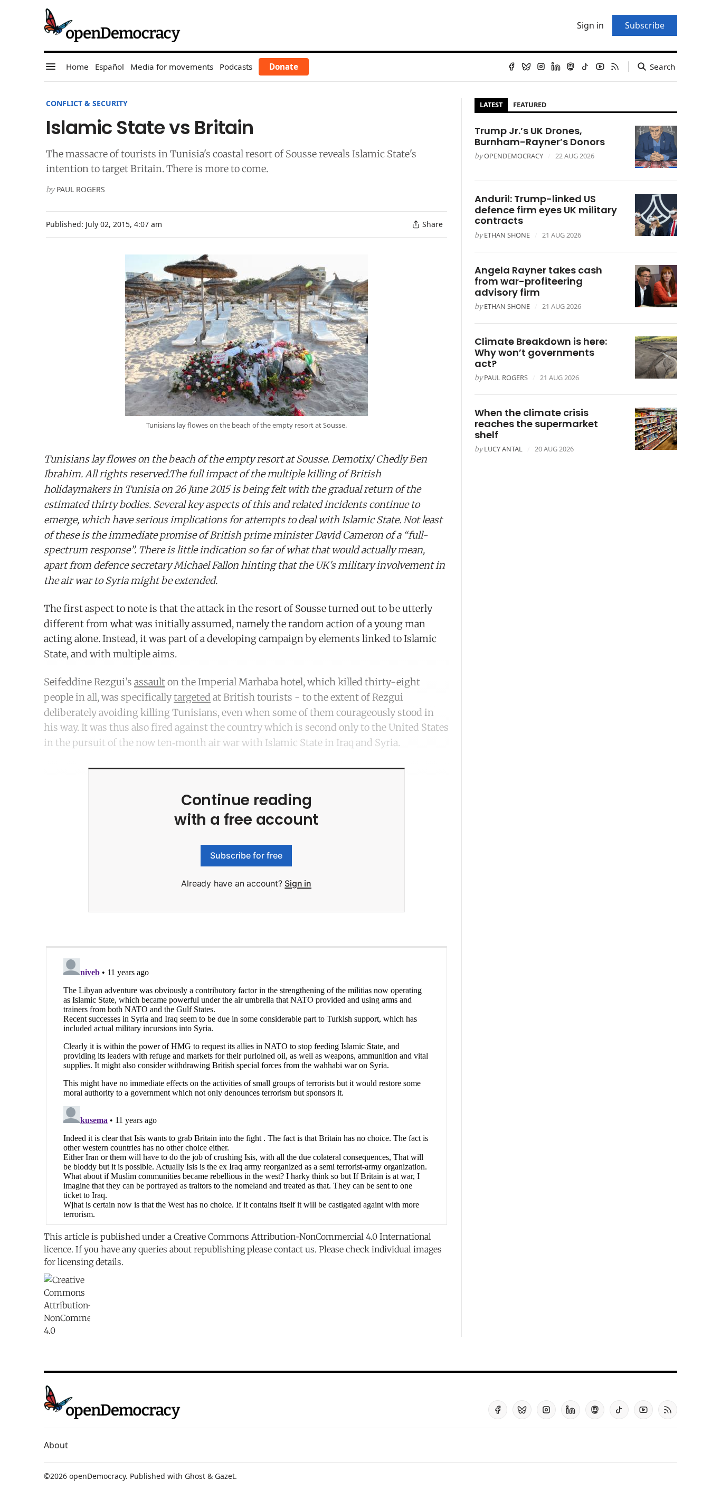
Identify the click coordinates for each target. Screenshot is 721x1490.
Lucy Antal (503, 449)
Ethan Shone (507, 235)
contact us (294, 1249)
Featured (529, 104)
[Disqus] (246, 1086)
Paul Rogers (80, 189)
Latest (491, 104)
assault (149, 682)
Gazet (225, 1476)
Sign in (297, 883)
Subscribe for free (246, 855)
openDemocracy (513, 156)
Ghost (195, 1476)
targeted (192, 697)
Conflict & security (87, 103)
